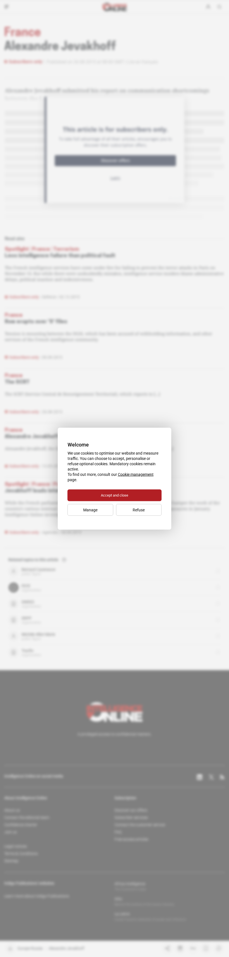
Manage (90, 509)
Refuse (139, 509)
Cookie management (136, 474)
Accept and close (114, 495)
